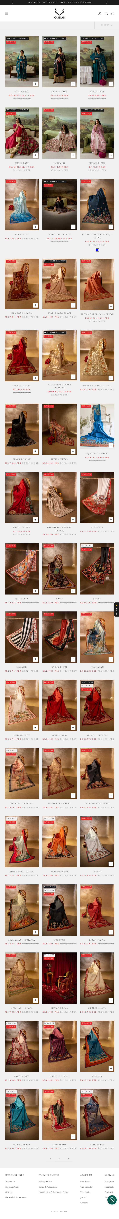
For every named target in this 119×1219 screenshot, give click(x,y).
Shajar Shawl (59, 1008)
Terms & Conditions (48, 1187)
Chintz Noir (59, 91)
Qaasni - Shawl (59, 1076)
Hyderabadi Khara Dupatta (59, 386)
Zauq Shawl (21, 1076)
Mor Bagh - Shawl (21, 872)
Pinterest (109, 1192)
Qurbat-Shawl (97, 1008)
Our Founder (86, 1187)
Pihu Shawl (59, 1144)
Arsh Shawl (97, 1144)
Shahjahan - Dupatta (21, 940)
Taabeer (97, 1076)
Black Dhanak (22, 459)
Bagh (59, 599)
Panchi (97, 872)
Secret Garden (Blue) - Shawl (97, 236)
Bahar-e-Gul (59, 667)
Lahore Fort (21, 735)
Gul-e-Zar (21, 599)
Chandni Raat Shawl (97, 803)
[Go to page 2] (68, 1158)
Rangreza (97, 527)
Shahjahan (97, 667)
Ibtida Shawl (59, 459)
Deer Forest (59, 735)
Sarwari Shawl (21, 386)
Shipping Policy (12, 1187)
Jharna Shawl (22, 1144)
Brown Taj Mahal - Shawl (97, 314)
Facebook (109, 1187)
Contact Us (10, 1182)
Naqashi (22, 667)
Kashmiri (59, 163)
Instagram (109, 1182)
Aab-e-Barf (22, 234)
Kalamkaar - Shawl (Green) (59, 529)
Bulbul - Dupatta (22, 803)
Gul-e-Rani (22, 163)
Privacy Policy (45, 1182)
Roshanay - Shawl (59, 803)
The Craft (85, 1192)
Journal (83, 1198)
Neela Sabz (97, 91)
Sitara (97, 599)
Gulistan (59, 940)
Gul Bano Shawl (21, 313)
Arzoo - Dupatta (97, 735)
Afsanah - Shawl (21, 1008)
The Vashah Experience (15, 1198)
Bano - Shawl (21, 527)
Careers (84, 1203)
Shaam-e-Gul (97, 163)
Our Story (85, 1182)
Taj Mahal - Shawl (97, 453)
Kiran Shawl (97, 940)
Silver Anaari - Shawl (97, 386)
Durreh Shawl (60, 872)
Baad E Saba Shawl (59, 313)
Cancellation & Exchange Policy (53, 1192)
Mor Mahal (22, 91)
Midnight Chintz (59, 234)
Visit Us (8, 1192)
